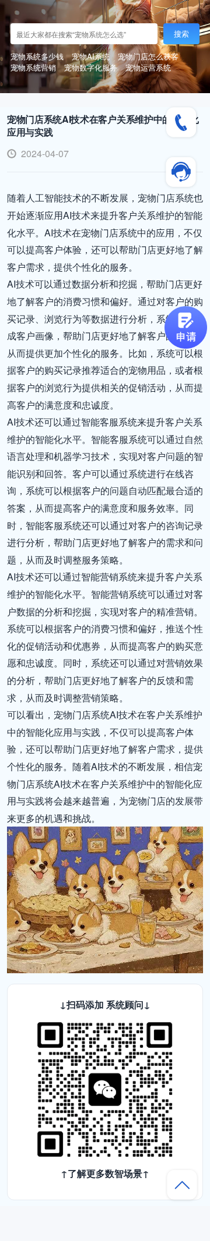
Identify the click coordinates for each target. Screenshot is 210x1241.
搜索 (181, 33)
